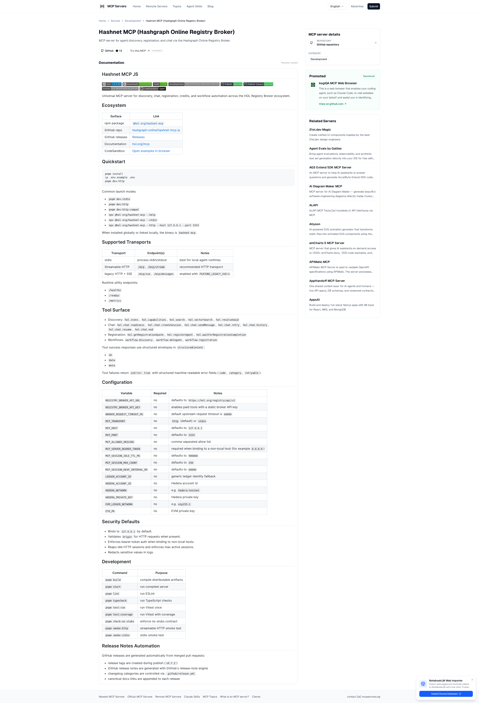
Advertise (357, 6)
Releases (138, 137)
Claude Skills (192, 696)
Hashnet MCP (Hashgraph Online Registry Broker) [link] (175, 20)
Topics (177, 6)
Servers (115, 20)
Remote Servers (156, 6)
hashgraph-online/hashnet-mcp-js (156, 130)
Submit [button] (373, 6)
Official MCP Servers (139, 696)
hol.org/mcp (141, 144)
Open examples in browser (151, 151)
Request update (289, 62)
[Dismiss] (472, 679)
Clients (256, 696)
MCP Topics (210, 696)
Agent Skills (194, 6)
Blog (210, 6)
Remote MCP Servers (168, 696)
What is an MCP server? (234, 696)
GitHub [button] (113, 50)
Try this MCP (138, 50)
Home (137, 6)
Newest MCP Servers (111, 696)
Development (133, 20)
